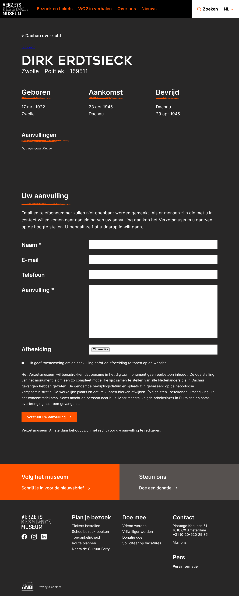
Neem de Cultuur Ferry (91, 549)
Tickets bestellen (86, 526)
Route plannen (84, 543)
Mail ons (180, 542)
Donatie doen (133, 537)
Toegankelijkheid (86, 537)
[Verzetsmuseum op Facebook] (26, 536)
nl (226, 9)
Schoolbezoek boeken (90, 532)
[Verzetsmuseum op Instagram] (35, 536)
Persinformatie (185, 566)
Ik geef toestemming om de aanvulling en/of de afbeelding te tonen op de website (98, 363)
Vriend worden (134, 526)
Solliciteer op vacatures (141, 543)
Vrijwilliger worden (137, 532)
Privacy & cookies (49, 587)
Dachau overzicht (42, 35)
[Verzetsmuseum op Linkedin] (45, 536)
